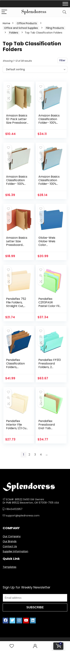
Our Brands (10, 541)
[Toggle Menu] (65, 3)
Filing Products (55, 28)
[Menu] (4, 12)
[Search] (64, 12)
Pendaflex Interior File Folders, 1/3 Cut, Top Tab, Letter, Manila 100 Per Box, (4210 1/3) (17, 430)
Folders (13, 32)
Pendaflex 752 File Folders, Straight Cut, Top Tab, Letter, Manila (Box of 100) (17, 308)
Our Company (12, 536)
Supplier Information (15, 551)
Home (6, 23)
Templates (9, 567)
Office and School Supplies (21, 28)
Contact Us (10, 546)
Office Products (27, 23)
